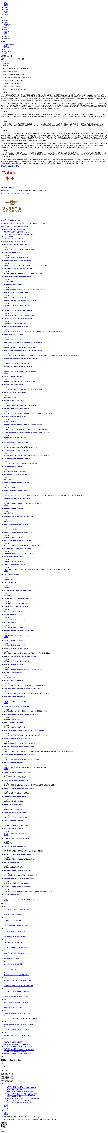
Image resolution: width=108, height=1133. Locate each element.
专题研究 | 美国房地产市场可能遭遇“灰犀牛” (15, 812)
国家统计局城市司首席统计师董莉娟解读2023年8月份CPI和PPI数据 (21, 358)
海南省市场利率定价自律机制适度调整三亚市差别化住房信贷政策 (21, 714)
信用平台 (6, 5)
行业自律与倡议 (8, 25)
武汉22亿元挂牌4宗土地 (10, 582)
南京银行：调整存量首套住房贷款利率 (14, 722)
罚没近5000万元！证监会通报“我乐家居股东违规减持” (18, 854)
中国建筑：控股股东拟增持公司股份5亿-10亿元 (16, 524)
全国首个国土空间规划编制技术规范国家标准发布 (20, 1100)
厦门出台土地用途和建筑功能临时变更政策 (15, 416)
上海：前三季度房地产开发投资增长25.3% (15, 466)
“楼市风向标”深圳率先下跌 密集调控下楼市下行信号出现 (18, 234)
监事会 (5, 29)
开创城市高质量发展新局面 (14, 1096)
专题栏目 (6, 12)
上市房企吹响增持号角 (9, 236)
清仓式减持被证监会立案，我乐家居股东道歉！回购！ (18, 870)
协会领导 (6, 22)
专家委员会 (6, 36)
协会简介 (6, 20)
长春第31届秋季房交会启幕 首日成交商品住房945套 (17, 498)
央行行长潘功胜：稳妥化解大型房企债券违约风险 (16, 244)
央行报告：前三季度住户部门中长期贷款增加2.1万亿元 (18, 738)
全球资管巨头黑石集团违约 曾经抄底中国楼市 (15, 796)
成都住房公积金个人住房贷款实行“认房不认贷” (16, 392)
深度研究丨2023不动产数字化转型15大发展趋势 (16, 490)
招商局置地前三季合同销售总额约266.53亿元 (15, 508)
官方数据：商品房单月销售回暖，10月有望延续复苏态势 (18, 1046)
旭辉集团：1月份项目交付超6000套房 (13, 804)
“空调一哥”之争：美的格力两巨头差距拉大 (15, 846)
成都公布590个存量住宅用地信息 (12, 574)
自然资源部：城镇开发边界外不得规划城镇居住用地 (17, 1053)
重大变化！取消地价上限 (10, 622)
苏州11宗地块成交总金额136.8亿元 (12, 614)
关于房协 (6, 14)
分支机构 (6, 53)
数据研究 (6, 9)
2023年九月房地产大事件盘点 (11, 1048)
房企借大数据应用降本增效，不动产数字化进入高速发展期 (19, 878)
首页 (5, 2)
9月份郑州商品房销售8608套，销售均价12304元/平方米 (18, 268)
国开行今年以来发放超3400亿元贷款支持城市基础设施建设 (19, 746)
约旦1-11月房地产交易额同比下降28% (13, 828)
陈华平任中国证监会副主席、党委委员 (14, 334)
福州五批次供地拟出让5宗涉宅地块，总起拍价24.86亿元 (18, 590)
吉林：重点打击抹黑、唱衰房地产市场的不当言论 (16, 408)
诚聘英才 (6, 1106)
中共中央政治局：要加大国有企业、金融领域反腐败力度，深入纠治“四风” (23, 342)
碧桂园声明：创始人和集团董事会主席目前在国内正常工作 (19, 532)
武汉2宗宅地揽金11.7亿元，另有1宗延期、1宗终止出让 (18, 598)
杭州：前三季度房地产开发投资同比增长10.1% (16, 442)
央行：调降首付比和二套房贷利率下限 (14, 680)
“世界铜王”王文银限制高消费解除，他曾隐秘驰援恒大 (18, 886)
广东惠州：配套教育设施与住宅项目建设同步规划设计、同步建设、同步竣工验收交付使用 (27, 432)
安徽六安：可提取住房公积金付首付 (13, 376)
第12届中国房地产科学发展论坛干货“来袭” (15, 229)
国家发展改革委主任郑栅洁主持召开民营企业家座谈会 (18, 366)
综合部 (5, 46)
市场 (2, 59)
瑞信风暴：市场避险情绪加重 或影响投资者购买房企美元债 (19, 788)
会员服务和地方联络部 (9, 44)
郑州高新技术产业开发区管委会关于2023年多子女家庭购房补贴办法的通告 (23, 424)
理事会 (5, 33)
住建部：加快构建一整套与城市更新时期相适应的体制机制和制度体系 (22, 688)
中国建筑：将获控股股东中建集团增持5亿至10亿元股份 (18, 540)
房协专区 (6, 4)
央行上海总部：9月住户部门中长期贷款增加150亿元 (17, 706)
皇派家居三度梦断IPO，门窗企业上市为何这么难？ (17, 838)
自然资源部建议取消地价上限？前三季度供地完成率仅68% (19, 630)
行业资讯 (6, 7)
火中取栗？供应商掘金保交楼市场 (12, 894)
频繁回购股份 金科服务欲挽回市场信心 (14, 556)
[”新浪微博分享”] (1, 62)
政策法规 (6, 11)
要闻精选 (3, 166)
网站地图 (6, 1114)
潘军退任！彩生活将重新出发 (11, 862)
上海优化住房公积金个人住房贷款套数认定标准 (16, 292)
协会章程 (6, 27)
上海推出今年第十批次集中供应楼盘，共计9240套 (16, 482)
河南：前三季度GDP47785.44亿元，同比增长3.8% (17, 474)
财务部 (5, 49)
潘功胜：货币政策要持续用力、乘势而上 (14, 664)
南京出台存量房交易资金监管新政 (12, 284)
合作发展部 (6, 47)
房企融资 (17, 166)
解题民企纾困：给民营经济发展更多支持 (14, 696)
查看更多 (6, 307)
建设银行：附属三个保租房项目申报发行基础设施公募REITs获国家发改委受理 (24, 730)
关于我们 (6, 1105)
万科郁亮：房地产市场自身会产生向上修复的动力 (16, 648)
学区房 (13, 166)
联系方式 (6, 1110)
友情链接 (6, 1112)
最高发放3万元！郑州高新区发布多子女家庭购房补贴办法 (19, 260)
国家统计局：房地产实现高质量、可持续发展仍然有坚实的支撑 (20, 300)
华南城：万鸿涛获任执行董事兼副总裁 (14, 820)
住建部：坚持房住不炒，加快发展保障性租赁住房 (16, 233)
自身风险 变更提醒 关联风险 (15, 193)
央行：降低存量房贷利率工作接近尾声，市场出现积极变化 (19, 1050)
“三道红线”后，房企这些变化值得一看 (13, 238)
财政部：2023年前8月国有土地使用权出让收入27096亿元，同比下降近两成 (23, 350)
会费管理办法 (7, 31)
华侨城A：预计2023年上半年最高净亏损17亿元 (16, 780)
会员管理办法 (7, 24)
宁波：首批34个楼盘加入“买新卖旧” (13, 400)
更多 (7, 904)
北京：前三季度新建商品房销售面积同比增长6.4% (17, 458)
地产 (6, 166)
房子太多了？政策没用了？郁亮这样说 (14, 640)
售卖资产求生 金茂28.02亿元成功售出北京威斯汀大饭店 (18, 548)
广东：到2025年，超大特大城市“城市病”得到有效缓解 (18, 318)
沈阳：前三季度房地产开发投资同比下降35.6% (16, 450)
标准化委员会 (7, 38)
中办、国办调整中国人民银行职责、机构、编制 (16, 326)
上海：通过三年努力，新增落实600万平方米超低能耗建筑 (19, 310)
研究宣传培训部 (8, 51)
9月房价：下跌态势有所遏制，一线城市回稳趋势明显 (17, 276)
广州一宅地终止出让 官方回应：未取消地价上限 (16, 606)
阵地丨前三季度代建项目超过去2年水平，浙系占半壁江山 (19, 1024)
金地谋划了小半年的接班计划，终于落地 (14, 564)
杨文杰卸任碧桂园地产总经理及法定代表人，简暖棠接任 (18, 516)
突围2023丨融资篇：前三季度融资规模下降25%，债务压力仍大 (20, 754)
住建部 (9, 166)
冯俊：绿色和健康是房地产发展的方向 (14, 231)
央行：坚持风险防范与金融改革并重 (13, 672)
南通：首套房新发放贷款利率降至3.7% (14, 762)
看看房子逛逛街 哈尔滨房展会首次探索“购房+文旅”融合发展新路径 (21, 1018)
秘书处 (5, 34)
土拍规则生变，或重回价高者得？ (12, 252)
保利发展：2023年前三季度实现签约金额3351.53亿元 (17, 772)
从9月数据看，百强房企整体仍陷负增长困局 (15, 1051)
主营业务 (6, 1108)
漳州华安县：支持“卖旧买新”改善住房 (14, 384)
